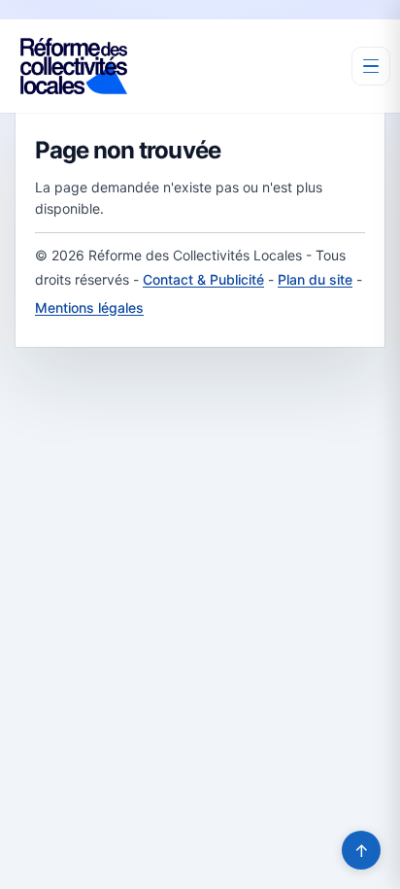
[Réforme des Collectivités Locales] (74, 66)
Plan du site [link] (315, 279)
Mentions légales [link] (89, 307)
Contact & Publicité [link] (203, 279)
